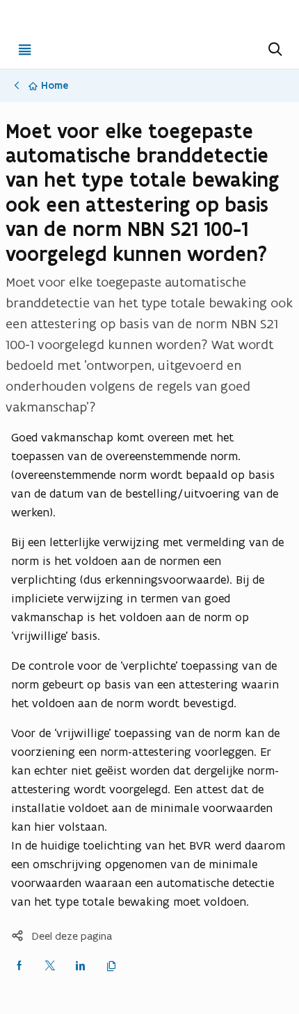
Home (54, 85)
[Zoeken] (274, 49)
